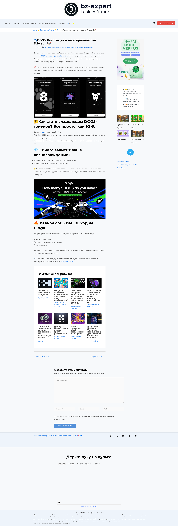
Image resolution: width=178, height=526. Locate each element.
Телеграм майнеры (29, 23)
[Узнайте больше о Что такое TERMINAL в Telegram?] (45, 283)
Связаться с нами (64, 436)
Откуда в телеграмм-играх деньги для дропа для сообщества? (61, 295)
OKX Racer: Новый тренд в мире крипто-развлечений (61, 330)
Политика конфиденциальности (45, 436)
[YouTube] (136, 436)
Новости (62, 23)
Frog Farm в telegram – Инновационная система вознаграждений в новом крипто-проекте (78, 297)
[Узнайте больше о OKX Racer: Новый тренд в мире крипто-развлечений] (61, 318)
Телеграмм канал (66, 262)
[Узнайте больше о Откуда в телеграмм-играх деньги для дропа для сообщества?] (61, 283)
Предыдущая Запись (42, 357)
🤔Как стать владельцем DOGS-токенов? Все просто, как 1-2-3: (132, 92)
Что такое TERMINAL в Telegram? (44, 293)
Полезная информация (47, 23)
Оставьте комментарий (85, 47)
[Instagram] (123, 436)
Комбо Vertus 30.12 (122, 140)
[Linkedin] (117, 436)
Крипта (7, 23)
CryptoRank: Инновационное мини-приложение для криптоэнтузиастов (44, 332)
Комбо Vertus (121, 168)
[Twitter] (110, 436)
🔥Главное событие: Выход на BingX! (131, 105)
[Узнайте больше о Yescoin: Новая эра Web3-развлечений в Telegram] (78, 318)
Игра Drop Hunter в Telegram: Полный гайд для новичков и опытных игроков (94, 332)
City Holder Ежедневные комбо (127, 165)
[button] (154, 23)
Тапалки (16, 23)
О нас (74, 436)
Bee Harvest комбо (123, 161)
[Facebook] (129, 436)
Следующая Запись (97, 357)
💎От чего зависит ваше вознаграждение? (131, 100)
